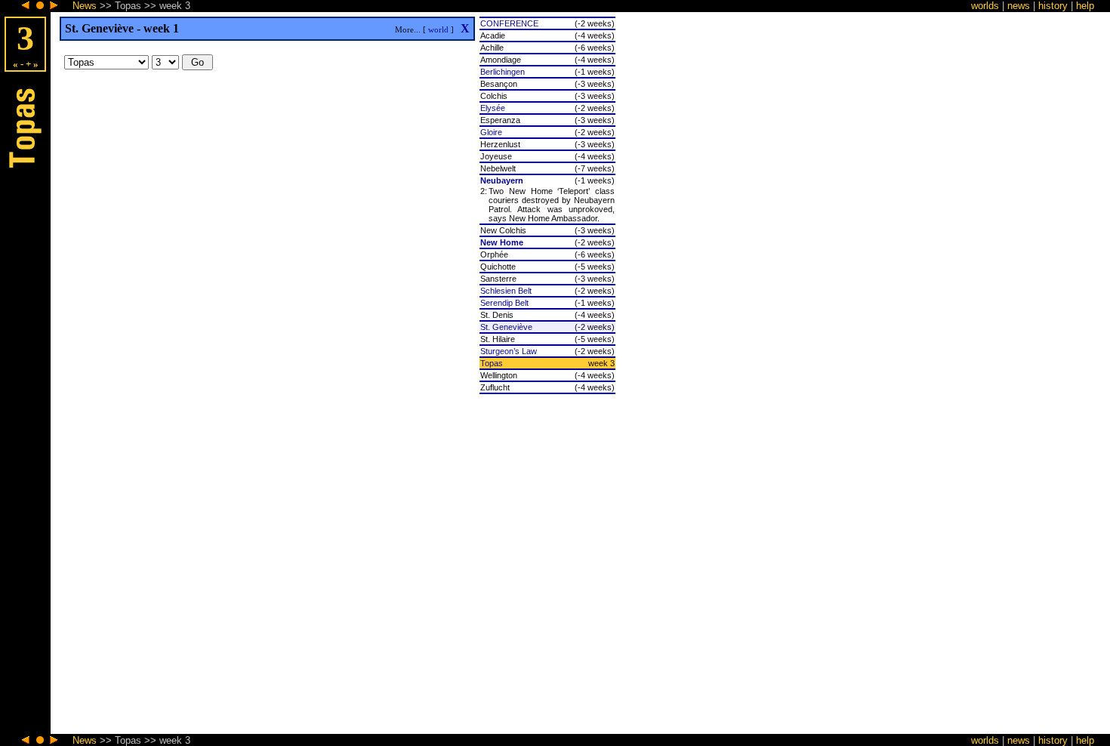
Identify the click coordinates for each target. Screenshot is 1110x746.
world (438, 29)
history (1053, 5)
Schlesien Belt (506, 290)
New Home (501, 242)
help (1085, 5)
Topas (491, 363)
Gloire (491, 132)
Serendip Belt (504, 302)
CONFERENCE (509, 23)
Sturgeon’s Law (508, 351)
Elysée (492, 108)
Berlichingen (502, 71)
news (1018, 5)
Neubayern (501, 180)
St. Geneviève (506, 326)
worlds (985, 5)
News (84, 5)
